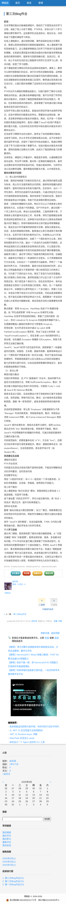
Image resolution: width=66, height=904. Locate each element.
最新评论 (6, 842)
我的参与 (6, 839)
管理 (40, 3)
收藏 (55, 621)
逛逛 (56, 638)
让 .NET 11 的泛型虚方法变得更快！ (27, 730)
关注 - (22, 584)
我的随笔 (6, 832)
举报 (60, 621)
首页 (17, 3)
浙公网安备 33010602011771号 (23, 900)
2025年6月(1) (9, 858)
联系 (29, 3)
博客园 (5, 3)
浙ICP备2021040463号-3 (48, 900)
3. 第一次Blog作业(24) (13, 884)
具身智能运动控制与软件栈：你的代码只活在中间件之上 (36, 726)
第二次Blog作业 (19, 614)
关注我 (26, 573)
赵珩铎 (15, 582)
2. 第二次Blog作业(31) (13, 881)
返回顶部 (55, 633)
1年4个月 (14, 764)
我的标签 (6, 845)
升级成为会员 (47, 609)
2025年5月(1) (9, 861)
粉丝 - (15, 584)
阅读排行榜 (7, 871)
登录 (47, 638)
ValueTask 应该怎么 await (22, 738)
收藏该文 (37, 573)
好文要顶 (15, 573)
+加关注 (7, 593)
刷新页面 (45, 633)
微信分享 (49, 573)
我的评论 (6, 835)
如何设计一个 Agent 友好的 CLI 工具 (27, 742)
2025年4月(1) (9, 865)
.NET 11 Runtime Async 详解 (23, 734)
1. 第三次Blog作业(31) (13, 878)
